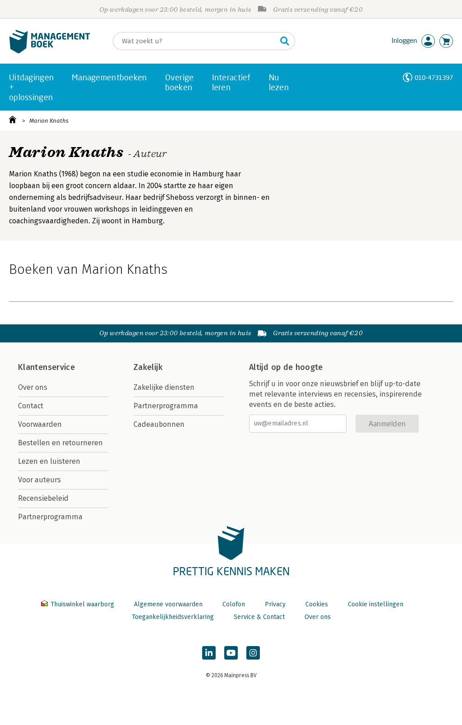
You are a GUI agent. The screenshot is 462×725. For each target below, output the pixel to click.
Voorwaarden (40, 424)
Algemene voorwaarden (168, 604)
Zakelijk (148, 367)
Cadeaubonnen (159, 424)
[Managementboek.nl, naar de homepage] (49, 51)
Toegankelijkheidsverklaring (173, 617)
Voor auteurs (39, 480)
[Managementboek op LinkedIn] (209, 653)
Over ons (32, 387)
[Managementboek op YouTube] (231, 653)
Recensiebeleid (43, 498)
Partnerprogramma (50, 517)
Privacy (275, 604)
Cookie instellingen (375, 604)
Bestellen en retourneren (60, 443)
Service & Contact (259, 617)
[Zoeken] (284, 41)
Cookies (316, 604)
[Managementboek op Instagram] (253, 653)
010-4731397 (434, 77)
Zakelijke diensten (164, 387)
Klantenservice (46, 367)
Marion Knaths (49, 120)
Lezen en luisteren (49, 461)
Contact (30, 406)
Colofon (233, 604)
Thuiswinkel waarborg (82, 604)
